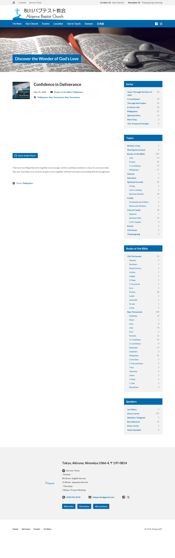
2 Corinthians (135, 343)
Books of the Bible (63, 92)
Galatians (133, 351)
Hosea (132, 304)
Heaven (131, 174)
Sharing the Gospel (136, 150)
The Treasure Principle (138, 123)
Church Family (134, 210)
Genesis (132, 260)
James (132, 375)
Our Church (32, 23)
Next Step (132, 119)
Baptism (133, 214)
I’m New (17, 23)
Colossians (134, 359)
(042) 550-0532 (73, 497)
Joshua (132, 272)
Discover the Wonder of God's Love (47, 58)
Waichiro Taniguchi (136, 417)
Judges (132, 276)
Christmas (132, 230)
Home (15, 529)
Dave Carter (133, 426)
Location (22, 2)
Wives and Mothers (137, 206)
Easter (130, 226)
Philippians (78, 92)
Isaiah (131, 296)
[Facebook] (156, 23)
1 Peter (132, 379)
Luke (131, 324)
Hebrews (133, 371)
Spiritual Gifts (134, 115)
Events (45, 23)
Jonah (131, 308)
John (131, 158)
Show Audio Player (27, 155)
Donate (89, 23)
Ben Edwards (133, 421)
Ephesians (133, 347)
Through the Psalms (136, 103)
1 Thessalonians (136, 363)
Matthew (133, 316)
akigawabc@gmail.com (103, 497)
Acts (131, 331)
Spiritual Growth (135, 182)
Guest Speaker (134, 430)
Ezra (131, 288)
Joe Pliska (132, 409)
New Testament (56, 97)
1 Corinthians (133, 99)
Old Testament (134, 256)
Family (130, 198)
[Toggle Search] (14, 3)
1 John (132, 383)
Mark (131, 320)
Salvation (131, 178)
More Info (69, 506)
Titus (131, 367)
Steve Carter (133, 413)
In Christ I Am (133, 107)
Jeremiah (133, 300)
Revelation (133, 387)
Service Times (35, 2)
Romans (132, 335)
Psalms (132, 162)
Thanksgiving (133, 234)
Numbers (133, 264)
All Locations (101, 506)
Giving (132, 186)
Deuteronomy (135, 268)
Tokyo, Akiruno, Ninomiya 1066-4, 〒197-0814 (94, 463)
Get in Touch (74, 23)
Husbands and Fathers (139, 202)
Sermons (26, 529)
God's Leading (135, 190)
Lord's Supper (135, 222)
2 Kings (132, 280)
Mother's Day (133, 145)
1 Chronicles (134, 284)
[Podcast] (161, 23)
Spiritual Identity (136, 194)
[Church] (49, 483)
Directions (84, 506)
